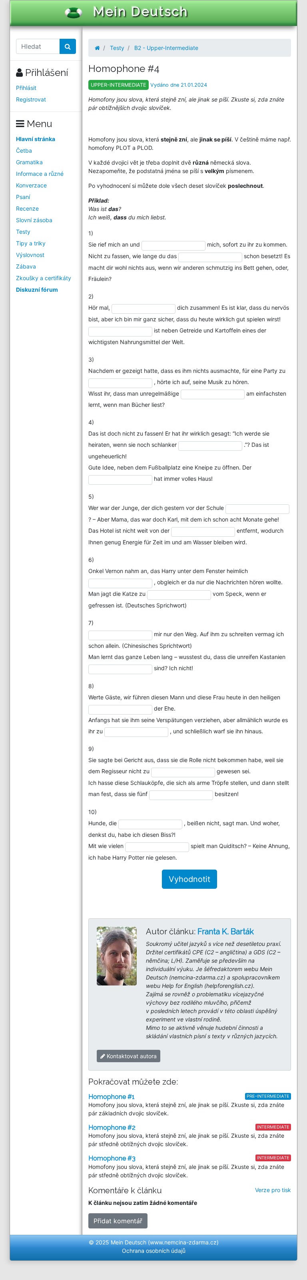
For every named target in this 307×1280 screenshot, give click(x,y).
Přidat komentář (118, 1221)
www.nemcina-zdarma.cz (183, 1242)
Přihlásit (26, 87)
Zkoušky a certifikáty (43, 278)
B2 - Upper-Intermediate (166, 47)
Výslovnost (30, 254)
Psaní (23, 196)
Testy (23, 231)
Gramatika (29, 162)
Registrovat (31, 99)
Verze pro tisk (273, 1189)
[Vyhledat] (68, 46)
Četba (24, 150)
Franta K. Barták (225, 931)
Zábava (26, 266)
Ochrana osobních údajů (153, 1250)
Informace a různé (40, 173)
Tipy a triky (31, 243)
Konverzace (31, 185)
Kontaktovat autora (131, 1056)
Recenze (27, 208)
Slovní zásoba (34, 220)
